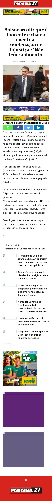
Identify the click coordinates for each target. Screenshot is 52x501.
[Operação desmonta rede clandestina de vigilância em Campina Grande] (10, 275)
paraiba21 (21, 61)
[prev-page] (4, 345)
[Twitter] (28, 127)
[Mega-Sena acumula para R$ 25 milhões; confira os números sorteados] (10, 335)
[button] (4, 4)
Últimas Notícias (13, 245)
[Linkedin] (39, 127)
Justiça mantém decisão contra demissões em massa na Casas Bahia (33, 321)
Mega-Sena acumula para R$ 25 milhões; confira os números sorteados (33, 334)
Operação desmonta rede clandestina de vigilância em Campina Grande (33, 275)
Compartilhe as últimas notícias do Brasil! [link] (26, 122)
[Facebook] (18, 127)
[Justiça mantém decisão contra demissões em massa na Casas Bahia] (10, 321)
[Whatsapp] (8, 127)
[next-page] (9, 345)
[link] (26, 12)
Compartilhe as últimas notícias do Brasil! (24, 249)
